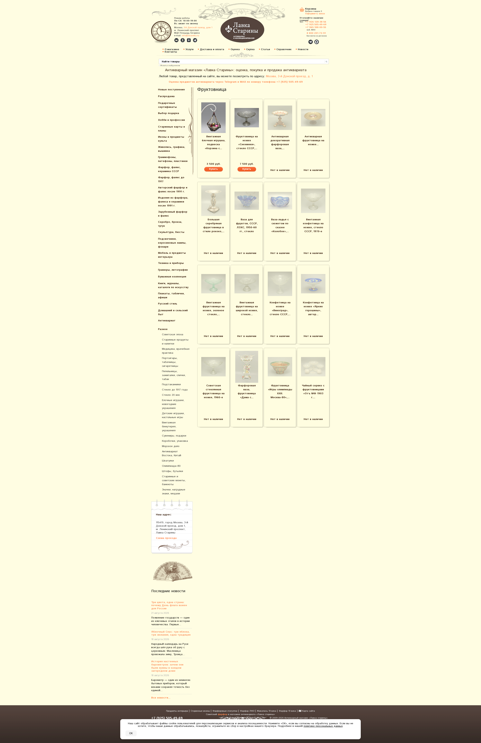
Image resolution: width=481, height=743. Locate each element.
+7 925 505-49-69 (315, 24)
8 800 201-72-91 (316, 33)
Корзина (310, 9)
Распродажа (166, 96)
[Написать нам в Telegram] (302, 40)
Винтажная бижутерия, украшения (169, 426)
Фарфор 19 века (287, 711)
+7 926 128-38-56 (315, 21)
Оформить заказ (315, 13)
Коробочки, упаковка (175, 441)
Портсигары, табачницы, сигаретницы (170, 362)
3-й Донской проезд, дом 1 (198, 27)
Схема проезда (166, 538)
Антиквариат (166, 320)
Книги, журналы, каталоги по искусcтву (173, 285)
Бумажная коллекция (172, 277)
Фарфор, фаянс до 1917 (171, 179)
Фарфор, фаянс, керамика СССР (169, 169)
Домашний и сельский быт (173, 312)
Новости (303, 49)
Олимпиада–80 (171, 466)
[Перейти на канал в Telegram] (195, 40)
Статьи (265, 49)
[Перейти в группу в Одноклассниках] (182, 40)
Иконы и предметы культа (171, 139)
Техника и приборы (171, 263)
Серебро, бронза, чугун (170, 224)
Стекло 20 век (171, 395)
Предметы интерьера (177, 711)
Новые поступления (171, 89)
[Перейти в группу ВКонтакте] (176, 40)
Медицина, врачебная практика (175, 351)
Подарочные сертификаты (167, 105)
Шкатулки (168, 461)
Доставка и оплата (212, 49)
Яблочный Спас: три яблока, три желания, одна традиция (171, 633)
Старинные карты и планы (171, 129)
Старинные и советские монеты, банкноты (174, 480)
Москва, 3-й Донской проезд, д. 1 (289, 76)
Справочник (283, 49)
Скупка (250, 49)
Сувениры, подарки (174, 436)
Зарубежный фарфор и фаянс (172, 214)
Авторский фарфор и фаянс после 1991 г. (172, 189)
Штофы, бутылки (172, 471)
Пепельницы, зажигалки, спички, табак (174, 375)
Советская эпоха (172, 334)
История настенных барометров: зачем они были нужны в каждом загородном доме (167, 666)
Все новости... (160, 698)
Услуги (189, 49)
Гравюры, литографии (173, 270)
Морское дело (170, 446)
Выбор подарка (168, 113)
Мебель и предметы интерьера (172, 255)
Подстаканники (171, 384)
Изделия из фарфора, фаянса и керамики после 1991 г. (173, 202)
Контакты (171, 52)
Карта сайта (308, 711)
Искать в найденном (170, 65)
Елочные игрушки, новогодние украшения (173, 404)
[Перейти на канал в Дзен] (189, 40)
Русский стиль (167, 304)
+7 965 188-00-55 (315, 27)
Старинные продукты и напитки (175, 342)
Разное (163, 329)
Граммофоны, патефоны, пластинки (173, 159)
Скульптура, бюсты (171, 232)
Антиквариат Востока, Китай (171, 453)
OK (131, 733)
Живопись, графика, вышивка (171, 149)
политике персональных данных (323, 726)
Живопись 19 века (267, 711)
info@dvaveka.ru (190, 35)
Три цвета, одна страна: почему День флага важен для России (169, 605)
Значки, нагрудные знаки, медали (173, 491)
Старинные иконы (201, 711)
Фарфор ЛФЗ (247, 711)
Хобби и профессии (171, 120)
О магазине (172, 49)
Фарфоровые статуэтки (225, 711)
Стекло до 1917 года (175, 390)
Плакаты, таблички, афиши (171, 295)
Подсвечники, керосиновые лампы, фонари (172, 243)
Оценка (235, 49)
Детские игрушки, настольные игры (173, 415)
